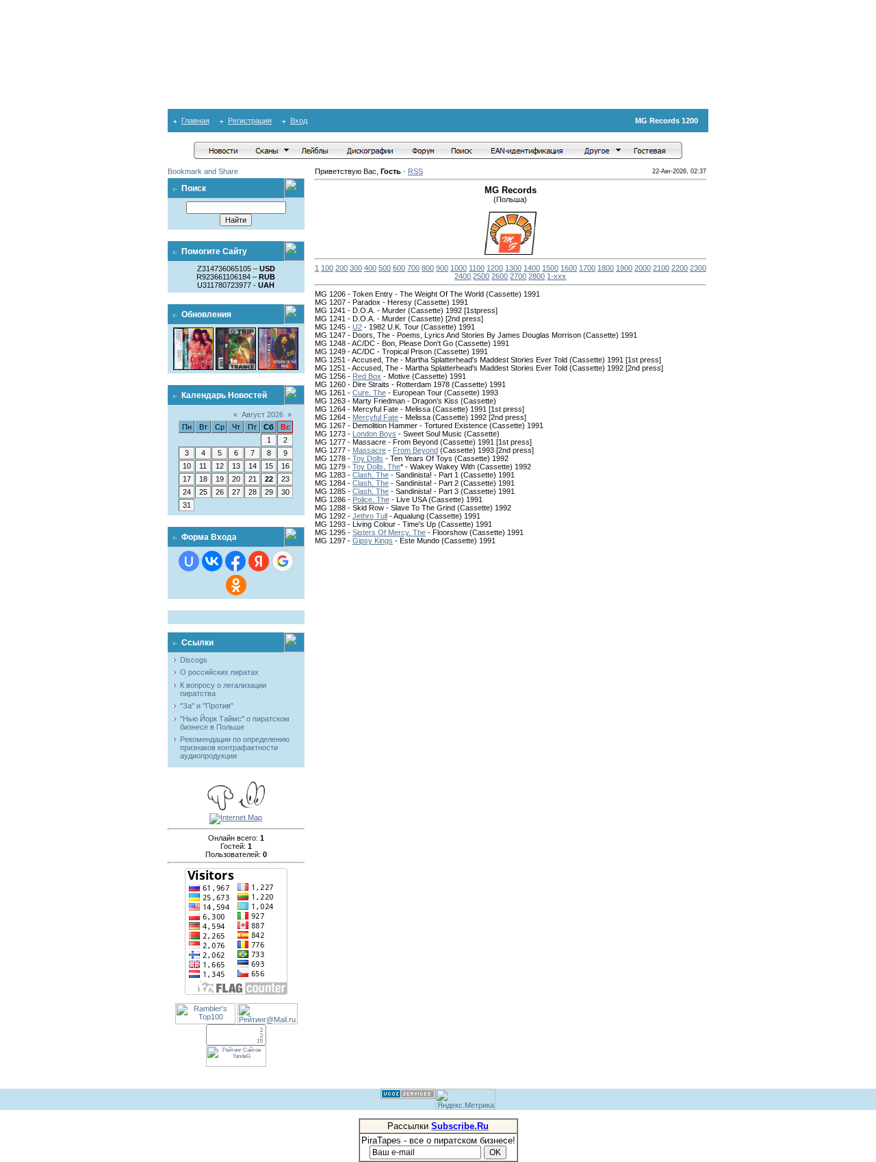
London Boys (374, 434)
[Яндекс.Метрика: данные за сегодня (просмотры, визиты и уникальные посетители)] (465, 1099)
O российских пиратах (219, 672)
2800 (536, 276)
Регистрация (250, 120)
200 (341, 268)
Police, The (370, 499)
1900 (624, 268)
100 (327, 268)
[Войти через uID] (189, 561)
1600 (569, 268)
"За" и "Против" (206, 706)
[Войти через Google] (283, 561)
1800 (605, 268)
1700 (587, 268)
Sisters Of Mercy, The (389, 532)
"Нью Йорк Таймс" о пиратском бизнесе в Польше (234, 723)
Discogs (193, 660)
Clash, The (370, 475)
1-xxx (556, 276)
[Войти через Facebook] (235, 561)
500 (384, 268)
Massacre (369, 450)
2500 (481, 276)
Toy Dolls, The (376, 466)
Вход (298, 120)
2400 (462, 276)
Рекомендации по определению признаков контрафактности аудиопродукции (234, 747)
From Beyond (415, 450)
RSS (415, 171)
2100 (661, 268)
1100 (477, 268)
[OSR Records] (236, 331)
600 (399, 268)
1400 (532, 268)
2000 (642, 268)
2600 (499, 276)
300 (356, 268)
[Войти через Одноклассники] (236, 585)
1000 (458, 268)
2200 (679, 268)
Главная (195, 120)
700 (413, 268)
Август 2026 (262, 414)
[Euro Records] (278, 331)
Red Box (366, 376)
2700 (518, 276)
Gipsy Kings (372, 540)
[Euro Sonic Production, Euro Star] (193, 331)
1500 (550, 268)
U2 (357, 327)
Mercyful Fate (375, 417)
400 (370, 268)
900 (442, 268)
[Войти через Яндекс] (258, 561)
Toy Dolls (367, 458)
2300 (698, 268)
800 (428, 268)
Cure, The (369, 392)
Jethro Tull (369, 516)
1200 (495, 268)
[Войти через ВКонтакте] (212, 561)
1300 (513, 268)
